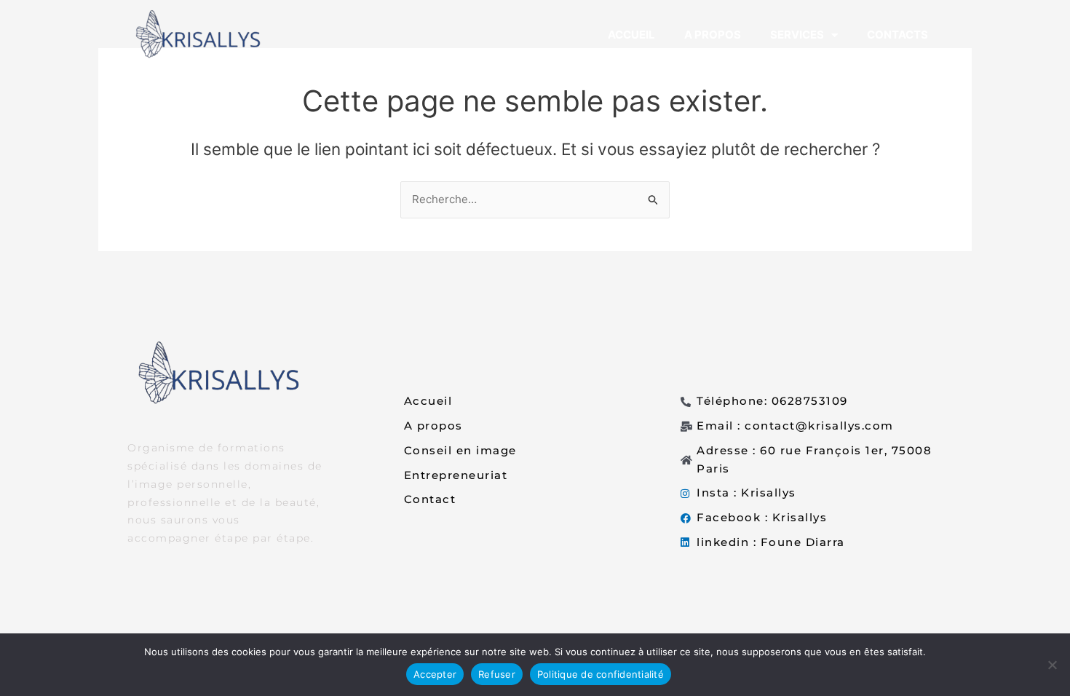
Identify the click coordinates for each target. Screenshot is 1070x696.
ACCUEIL (631, 34)
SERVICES (797, 34)
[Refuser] (1052, 664)
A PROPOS (712, 34)
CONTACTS (897, 34)
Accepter (434, 674)
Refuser (496, 674)
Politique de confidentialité (600, 674)
